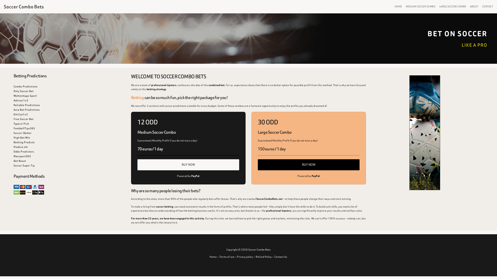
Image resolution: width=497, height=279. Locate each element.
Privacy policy (245, 257)
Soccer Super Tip (24, 165)
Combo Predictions (26, 86)
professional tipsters (163, 85)
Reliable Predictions (27, 105)
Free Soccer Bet (24, 119)
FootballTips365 (24, 128)
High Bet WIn (22, 138)
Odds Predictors (24, 151)
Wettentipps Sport (25, 96)
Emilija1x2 (21, 114)
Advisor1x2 (21, 100)
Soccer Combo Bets (24, 6)
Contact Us (281, 257)
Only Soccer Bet (24, 91)
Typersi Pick (21, 124)
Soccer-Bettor (23, 133)
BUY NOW (188, 164)
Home (213, 257)
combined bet (217, 85)
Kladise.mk (21, 147)
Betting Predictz (24, 142)
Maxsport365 (22, 156)
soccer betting (164, 206)
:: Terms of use (225, 257)
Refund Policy (264, 257)
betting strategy (156, 89)
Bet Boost (20, 161)
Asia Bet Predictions (27, 110)
